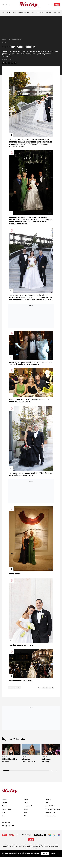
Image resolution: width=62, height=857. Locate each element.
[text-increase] (15, 63)
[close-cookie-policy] (59, 853)
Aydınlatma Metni (51, 816)
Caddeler (14, 12)
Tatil (32, 12)
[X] (9, 825)
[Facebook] (6, 825)
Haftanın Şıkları (22, 12)
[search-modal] (49, 5)
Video (58, 12)
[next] (57, 770)
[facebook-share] (3, 63)
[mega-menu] (52, 5)
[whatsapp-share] (9, 63)
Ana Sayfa (4, 39)
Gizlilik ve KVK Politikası (53, 809)
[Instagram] (3, 825)
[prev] (52, 770)
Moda (28, 12)
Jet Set (41, 12)
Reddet (53, 853)
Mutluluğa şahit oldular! (16, 39)
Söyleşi (36, 12)
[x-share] (6, 63)
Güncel (3, 12)
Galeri (54, 12)
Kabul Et (44, 853)
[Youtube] (13, 825)
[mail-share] (12, 63)
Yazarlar (26, 809)
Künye (47, 802)
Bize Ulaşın (49, 799)
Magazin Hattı (48, 12)
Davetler (9, 12)
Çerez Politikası (50, 806)
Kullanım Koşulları (51, 812)
